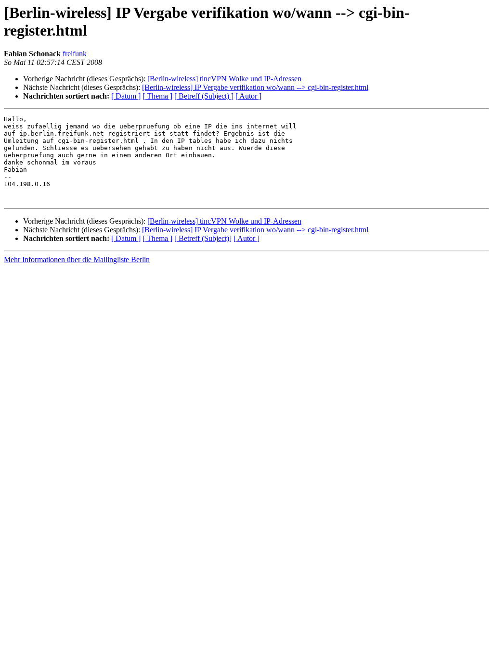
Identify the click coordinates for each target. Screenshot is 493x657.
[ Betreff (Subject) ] (204, 96)
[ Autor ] (248, 96)
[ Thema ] (157, 96)
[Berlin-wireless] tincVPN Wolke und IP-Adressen (224, 79)
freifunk (75, 54)
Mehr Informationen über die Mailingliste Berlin (77, 259)
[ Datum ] (126, 96)
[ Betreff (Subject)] (203, 238)
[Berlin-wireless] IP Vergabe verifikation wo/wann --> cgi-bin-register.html (255, 87)
